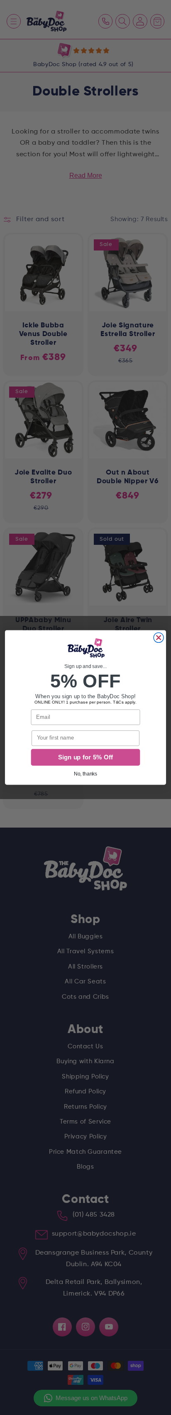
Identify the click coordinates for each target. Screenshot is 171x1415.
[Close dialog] (159, 638)
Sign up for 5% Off (85, 757)
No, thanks (86, 773)
